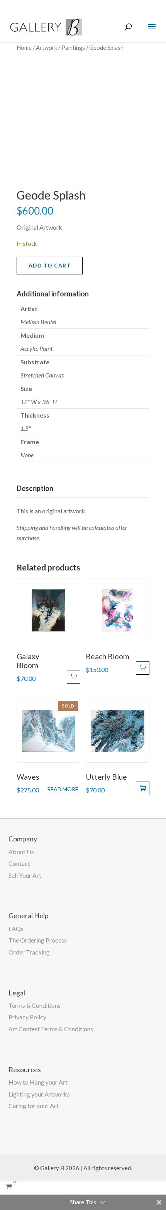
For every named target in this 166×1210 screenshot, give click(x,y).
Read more (62, 789)
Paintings (73, 47)
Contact (19, 863)
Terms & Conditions (34, 1005)
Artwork (46, 47)
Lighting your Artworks (39, 1094)
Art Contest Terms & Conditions (50, 1028)
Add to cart (50, 265)
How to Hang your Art (38, 1082)
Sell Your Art (24, 875)
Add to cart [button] (73, 677)
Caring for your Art (33, 1105)
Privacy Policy (27, 1016)
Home (24, 47)
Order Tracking (29, 952)
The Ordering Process (37, 940)
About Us (21, 851)
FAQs (16, 928)
